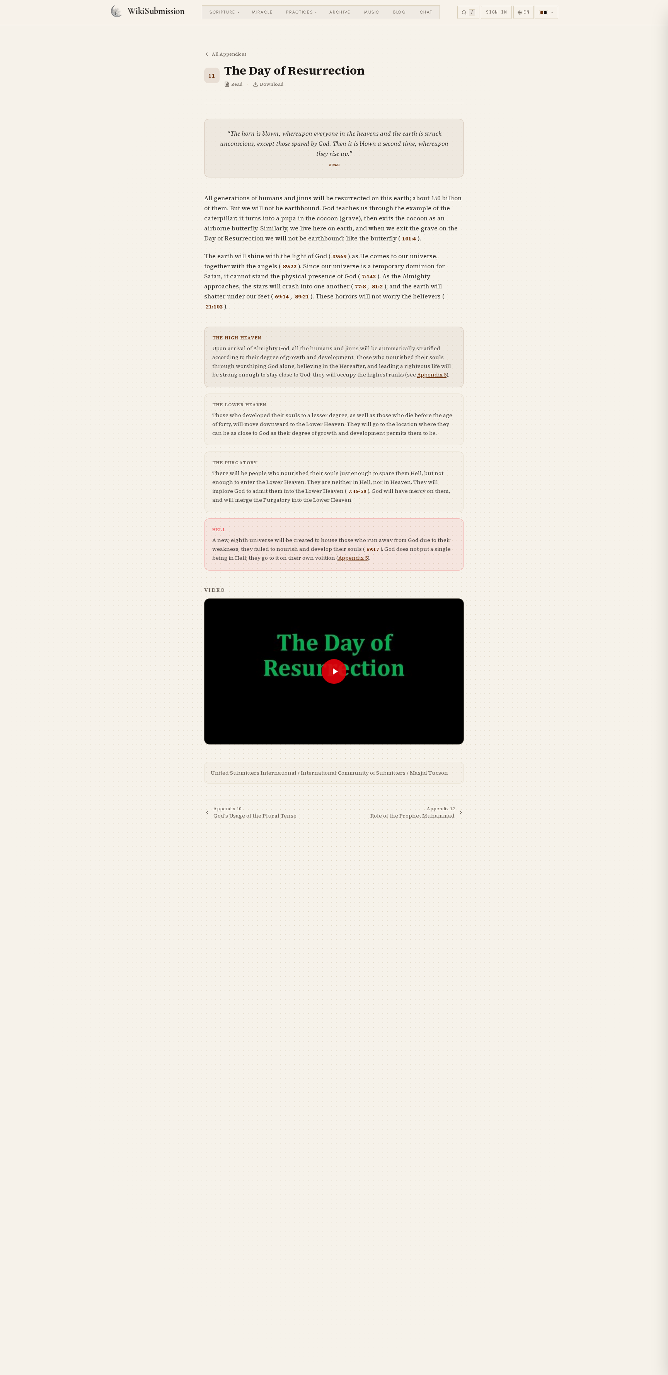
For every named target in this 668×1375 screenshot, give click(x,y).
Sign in (496, 12)
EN (526, 12)
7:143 (369, 276)
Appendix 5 (431, 374)
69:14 (282, 296)
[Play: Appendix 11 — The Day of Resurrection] (334, 671)
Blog (399, 12)
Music (372, 12)
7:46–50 (357, 491)
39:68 (334, 164)
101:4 (409, 238)
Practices (299, 12)
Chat (426, 12)
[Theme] (546, 12)
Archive (340, 12)
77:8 (360, 286)
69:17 (372, 549)
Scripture (222, 12)
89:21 (302, 296)
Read (236, 84)
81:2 (377, 286)
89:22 (290, 266)
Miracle (262, 12)
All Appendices (229, 54)
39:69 (339, 256)
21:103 (214, 306)
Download (271, 84)
